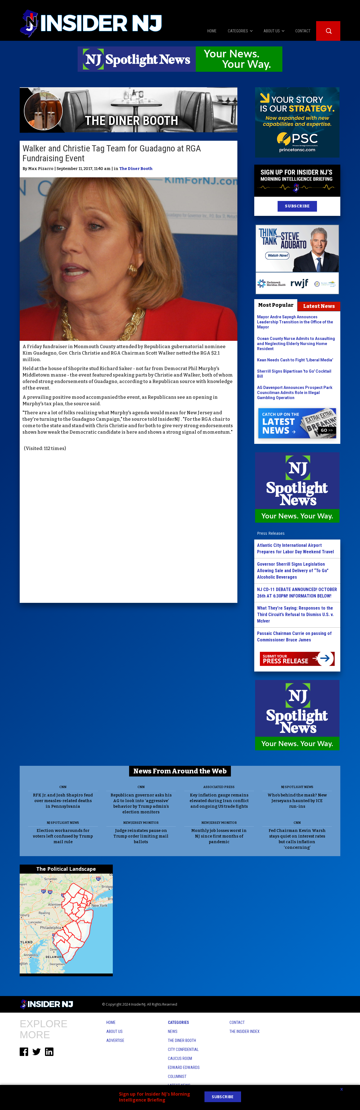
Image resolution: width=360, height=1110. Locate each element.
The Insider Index (245, 1031)
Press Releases (271, 533)
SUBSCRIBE (297, 206)
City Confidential (183, 1049)
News (172, 1031)
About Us (114, 1031)
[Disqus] (128, 528)
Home (111, 1022)
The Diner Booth (135, 168)
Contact (237, 1022)
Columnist (177, 1076)
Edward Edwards (184, 1067)
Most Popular (276, 305)
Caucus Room (180, 1058)
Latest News (319, 306)
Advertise (115, 1040)
